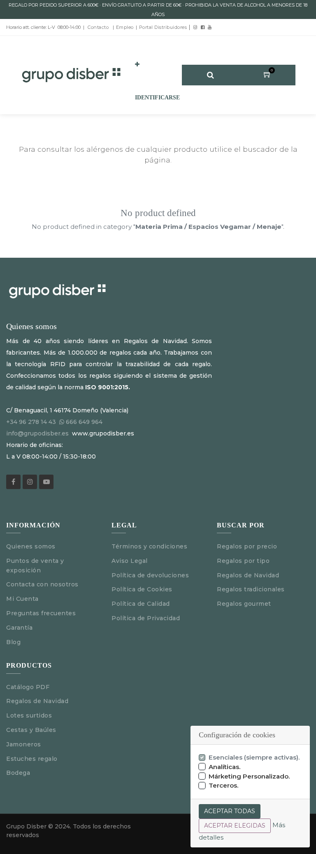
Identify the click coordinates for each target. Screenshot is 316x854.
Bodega (18, 772)
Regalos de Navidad (248, 575)
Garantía (19, 627)
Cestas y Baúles (31, 730)
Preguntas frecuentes (41, 613)
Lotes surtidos (29, 715)
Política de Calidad (141, 603)
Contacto (98, 27)
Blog (13, 642)
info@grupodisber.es (37, 433)
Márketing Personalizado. (249, 776)
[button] (137, 64)
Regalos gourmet (244, 603)
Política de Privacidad (146, 618)
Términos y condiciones (149, 546)
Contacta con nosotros (42, 584)
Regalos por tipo (243, 561)
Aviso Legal (130, 561)
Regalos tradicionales (251, 589)
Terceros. (224, 785)
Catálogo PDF (27, 687)
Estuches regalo (32, 758)
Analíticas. (225, 767)
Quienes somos (31, 546)
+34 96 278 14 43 (31, 422)
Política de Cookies (142, 589)
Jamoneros (23, 744)
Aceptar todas (229, 811)
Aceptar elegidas (234, 825)
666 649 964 (84, 422)
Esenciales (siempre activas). (254, 757)
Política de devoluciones (150, 575)
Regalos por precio (247, 546)
